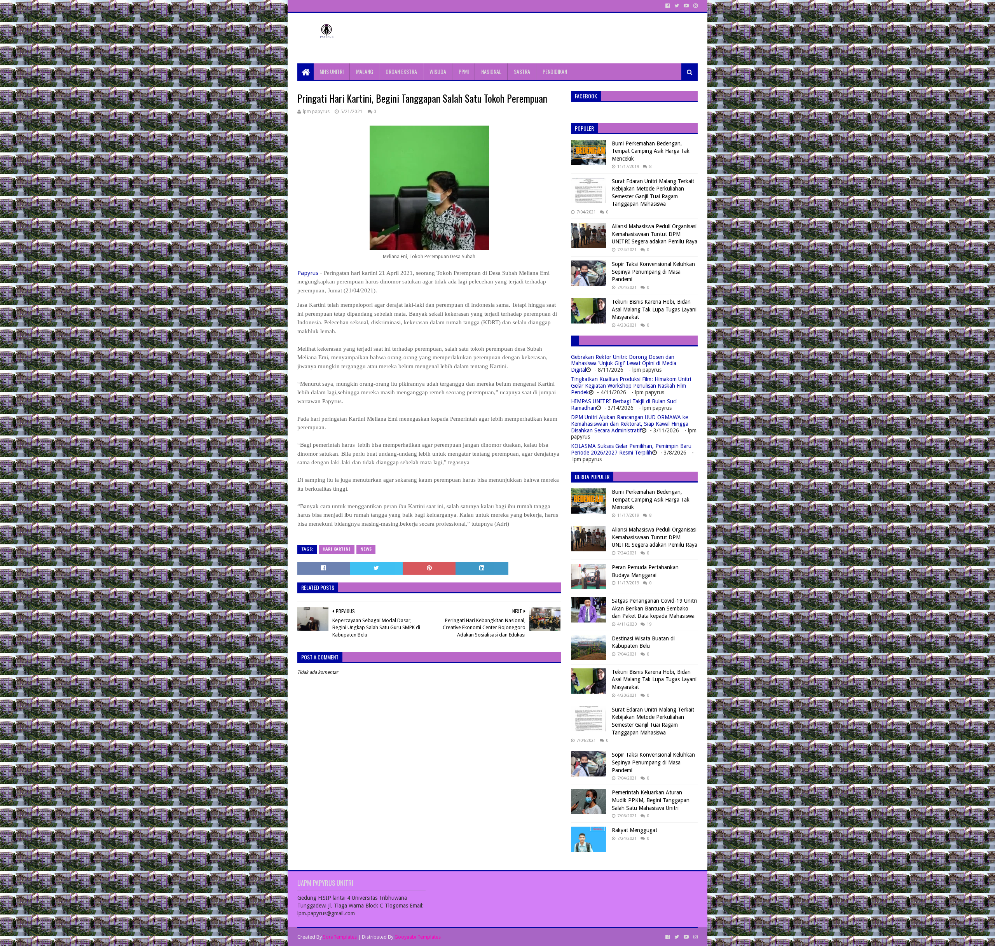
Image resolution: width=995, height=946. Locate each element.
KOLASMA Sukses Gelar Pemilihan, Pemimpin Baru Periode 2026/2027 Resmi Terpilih (631, 449)
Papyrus (307, 272)
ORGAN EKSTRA (401, 71)
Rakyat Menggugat (634, 830)
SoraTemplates (340, 937)
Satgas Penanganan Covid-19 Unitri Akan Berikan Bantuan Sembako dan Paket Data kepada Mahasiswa (654, 608)
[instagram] (695, 6)
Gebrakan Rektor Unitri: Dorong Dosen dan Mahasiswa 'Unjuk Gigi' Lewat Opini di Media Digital (623, 363)
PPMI (464, 71)
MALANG (364, 71)
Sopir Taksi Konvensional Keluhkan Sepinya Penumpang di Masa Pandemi (653, 271)
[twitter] (677, 6)
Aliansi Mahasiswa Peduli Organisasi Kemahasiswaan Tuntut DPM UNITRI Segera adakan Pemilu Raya (654, 234)
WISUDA (437, 71)
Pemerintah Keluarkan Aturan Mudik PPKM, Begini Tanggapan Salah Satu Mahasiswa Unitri (651, 800)
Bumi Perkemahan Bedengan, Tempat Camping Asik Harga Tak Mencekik (651, 151)
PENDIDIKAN (555, 71)
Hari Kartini (337, 549)
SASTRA (522, 71)
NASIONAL (491, 71)
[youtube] (686, 6)
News (366, 549)
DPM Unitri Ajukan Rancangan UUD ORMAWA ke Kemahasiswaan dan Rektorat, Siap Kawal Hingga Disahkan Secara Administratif (629, 424)
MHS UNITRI (331, 71)
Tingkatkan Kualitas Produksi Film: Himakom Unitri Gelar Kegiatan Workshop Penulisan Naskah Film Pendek (631, 385)
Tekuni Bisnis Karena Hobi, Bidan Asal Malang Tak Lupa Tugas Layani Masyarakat (654, 309)
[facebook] (667, 6)
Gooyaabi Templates (418, 937)
